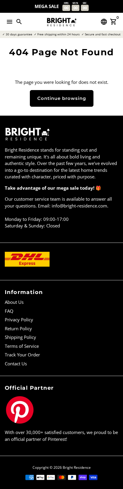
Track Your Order (22, 355)
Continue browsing (61, 98)
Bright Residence (77, 467)
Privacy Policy (19, 320)
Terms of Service (22, 346)
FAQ (9, 311)
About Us (14, 302)
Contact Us (16, 364)
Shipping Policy (20, 337)
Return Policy (18, 328)
